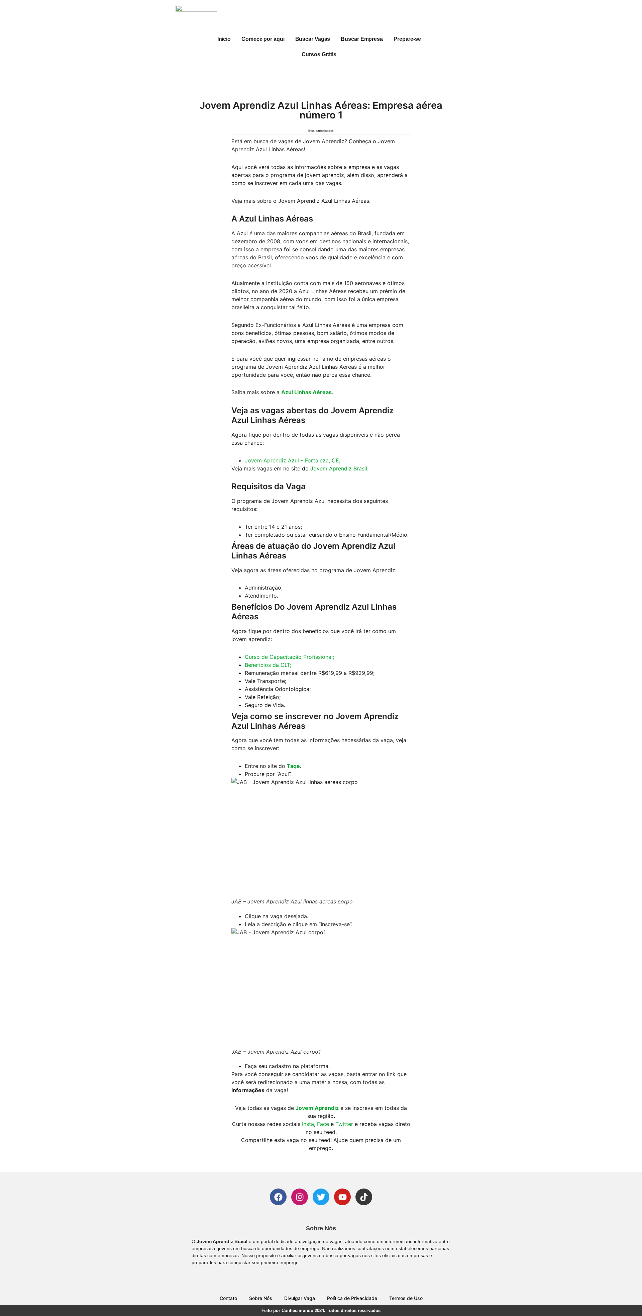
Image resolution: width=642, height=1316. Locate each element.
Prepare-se (407, 39)
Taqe (293, 766)
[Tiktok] (363, 1197)
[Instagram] (299, 1197)
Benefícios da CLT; (268, 665)
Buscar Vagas (312, 39)
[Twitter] (321, 1197)
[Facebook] (278, 1197)
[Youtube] (342, 1197)
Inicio (224, 39)
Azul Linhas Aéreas (306, 392)
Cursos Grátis (319, 54)
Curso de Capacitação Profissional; (289, 656)
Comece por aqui (263, 39)
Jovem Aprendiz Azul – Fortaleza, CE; (292, 460)
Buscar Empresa (362, 39)
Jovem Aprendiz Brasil (338, 468)
